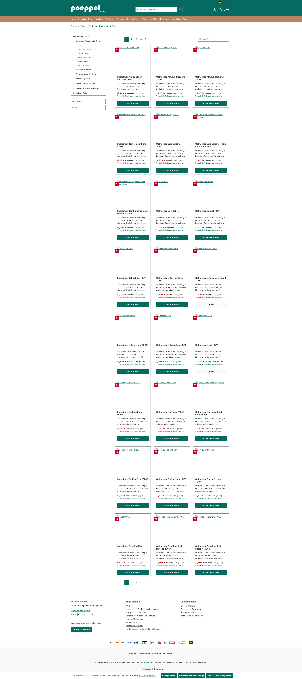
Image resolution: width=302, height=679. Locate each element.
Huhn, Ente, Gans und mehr (87, 49)
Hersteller (76, 101)
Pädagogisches (187, 612)
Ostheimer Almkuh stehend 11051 (209, 78)
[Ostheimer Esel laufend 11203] (133, 460)
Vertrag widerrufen (81, 629)
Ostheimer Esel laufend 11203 (132, 479)
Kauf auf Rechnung (134, 619)
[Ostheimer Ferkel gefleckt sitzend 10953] (211, 527)
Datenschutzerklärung (150, 653)
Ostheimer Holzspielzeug (84, 83)
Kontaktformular (93, 623)
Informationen (188, 601)
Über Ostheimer (188, 606)
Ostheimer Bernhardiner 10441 (168, 145)
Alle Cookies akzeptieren (219, 676)
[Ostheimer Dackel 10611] (211, 192)
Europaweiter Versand (136, 612)
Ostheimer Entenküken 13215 (171, 345)
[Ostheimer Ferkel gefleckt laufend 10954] (172, 527)
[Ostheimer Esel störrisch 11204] (211, 460)
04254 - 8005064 (80, 610)
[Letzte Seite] (155, 39)
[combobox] (156, 9)
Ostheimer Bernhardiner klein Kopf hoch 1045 (210, 145)
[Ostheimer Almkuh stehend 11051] (211, 58)
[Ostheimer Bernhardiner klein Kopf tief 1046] (133, 192)
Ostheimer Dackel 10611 (207, 211)
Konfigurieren (168, 676)
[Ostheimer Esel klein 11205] (172, 393)
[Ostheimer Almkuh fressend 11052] (172, 58)
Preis (74, 107)
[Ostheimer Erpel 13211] (211, 326)
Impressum (168, 653)
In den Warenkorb (133, 103)
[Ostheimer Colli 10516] (172, 192)
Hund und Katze (83, 53)
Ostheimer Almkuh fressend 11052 (170, 78)
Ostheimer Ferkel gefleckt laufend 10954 (169, 547)
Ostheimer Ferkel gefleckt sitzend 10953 (208, 547)
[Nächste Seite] (150, 39)
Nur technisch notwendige (191, 676)
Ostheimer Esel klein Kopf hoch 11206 (208, 413)
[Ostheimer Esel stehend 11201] (172, 460)
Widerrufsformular (134, 625)
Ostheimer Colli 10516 (167, 211)
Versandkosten (143, 662)
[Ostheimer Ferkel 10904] (133, 527)
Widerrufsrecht (132, 622)
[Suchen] (180, 9)
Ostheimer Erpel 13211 (206, 345)
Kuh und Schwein (84, 57)
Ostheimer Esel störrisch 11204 (208, 480)
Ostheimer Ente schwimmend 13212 (210, 279)
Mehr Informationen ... (147, 676)
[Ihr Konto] (214, 9)
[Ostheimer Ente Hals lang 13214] (172, 259)
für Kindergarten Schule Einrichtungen (143, 629)
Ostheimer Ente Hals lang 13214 (169, 279)
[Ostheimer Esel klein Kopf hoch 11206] (211, 393)
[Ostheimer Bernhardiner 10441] (172, 125)
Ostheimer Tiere (81, 36)
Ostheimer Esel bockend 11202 (130, 413)
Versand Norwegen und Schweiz (140, 616)
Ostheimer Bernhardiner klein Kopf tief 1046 (132, 212)
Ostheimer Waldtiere (83, 70)
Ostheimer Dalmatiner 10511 (131, 278)
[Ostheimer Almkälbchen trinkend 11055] (133, 58)
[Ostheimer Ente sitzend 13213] (133, 326)
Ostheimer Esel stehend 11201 (171, 479)
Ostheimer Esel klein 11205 (170, 412)
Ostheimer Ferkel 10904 (129, 546)
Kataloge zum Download (192, 616)
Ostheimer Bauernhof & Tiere (88, 41)
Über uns (133, 653)
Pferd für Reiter (83, 61)
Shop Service (133, 601)
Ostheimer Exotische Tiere (86, 74)
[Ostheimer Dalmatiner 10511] (133, 259)
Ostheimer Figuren (81, 78)
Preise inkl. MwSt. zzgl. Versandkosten (131, 96)
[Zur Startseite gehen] (88, 9)
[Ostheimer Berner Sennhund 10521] (133, 125)
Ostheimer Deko (80, 93)
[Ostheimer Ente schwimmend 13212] (211, 259)
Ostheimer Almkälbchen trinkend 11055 (129, 78)
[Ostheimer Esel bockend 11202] (133, 393)
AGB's (128, 606)
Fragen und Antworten (191, 609)
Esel (79, 45)
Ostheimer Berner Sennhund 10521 (132, 145)
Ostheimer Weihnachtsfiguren (86, 88)
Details (211, 304)
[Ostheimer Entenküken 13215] (172, 326)
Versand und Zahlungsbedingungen (142, 609)
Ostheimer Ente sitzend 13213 (132, 345)
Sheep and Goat (83, 65)
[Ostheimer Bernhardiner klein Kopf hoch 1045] (211, 125)
